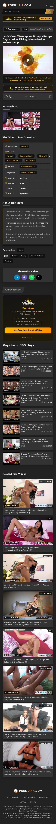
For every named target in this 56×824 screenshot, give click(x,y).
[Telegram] (17, 277)
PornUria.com (13, 29)
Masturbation (12, 160)
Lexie (23, 146)
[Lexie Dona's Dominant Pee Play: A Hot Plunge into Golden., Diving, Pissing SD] (28, 643)
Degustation (25, 156)
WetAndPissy (27, 167)
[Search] (49, 11)
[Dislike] (10, 96)
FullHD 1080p (27, 173)
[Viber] (24, 277)
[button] (46, 5)
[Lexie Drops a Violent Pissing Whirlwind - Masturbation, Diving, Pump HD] (28, 531)
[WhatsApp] (32, 277)
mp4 (22, 183)
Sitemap (24, 802)
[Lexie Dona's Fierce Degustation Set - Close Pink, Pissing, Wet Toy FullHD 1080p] (28, 493)
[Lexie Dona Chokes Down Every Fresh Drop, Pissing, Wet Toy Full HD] (28, 568)
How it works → (28, 338)
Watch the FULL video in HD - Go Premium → (28, 81)
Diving (42, 156)
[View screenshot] (12, 121)
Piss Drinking (13, 797)
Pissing (29, 160)
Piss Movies (44, 797)
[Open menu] (51, 5)
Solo (25, 29)
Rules (33, 802)
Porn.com (19, 5)
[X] (39, 277)
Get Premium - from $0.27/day (28, 330)
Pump (9, 156)
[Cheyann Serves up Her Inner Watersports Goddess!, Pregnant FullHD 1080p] (28, 680)
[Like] (6, 96)
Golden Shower (29, 797)
